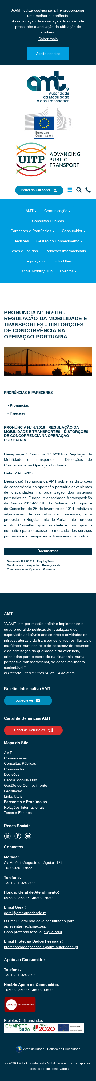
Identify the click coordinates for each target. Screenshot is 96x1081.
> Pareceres (16, 413)
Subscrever (24, 700)
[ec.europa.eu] (48, 123)
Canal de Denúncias (29, 730)
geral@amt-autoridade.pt (25, 913)
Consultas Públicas (48, 221)
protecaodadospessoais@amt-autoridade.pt (41, 947)
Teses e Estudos (24, 251)
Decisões (21, 241)
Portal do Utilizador (35, 190)
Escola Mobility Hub (36, 271)
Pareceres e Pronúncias (31, 231)
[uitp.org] (48, 159)
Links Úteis (62, 261)
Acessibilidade (34, 1049)
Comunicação (55, 211)
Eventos (67, 271)
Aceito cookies (48, 53)
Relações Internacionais (65, 251)
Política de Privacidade (64, 1049)
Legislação (34, 261)
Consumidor (72, 231)
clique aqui (53, 932)
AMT (30, 211)
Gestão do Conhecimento (57, 241)
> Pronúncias (18, 406)
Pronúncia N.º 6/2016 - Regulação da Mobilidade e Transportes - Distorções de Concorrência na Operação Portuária (33, 565)
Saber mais (48, 39)
